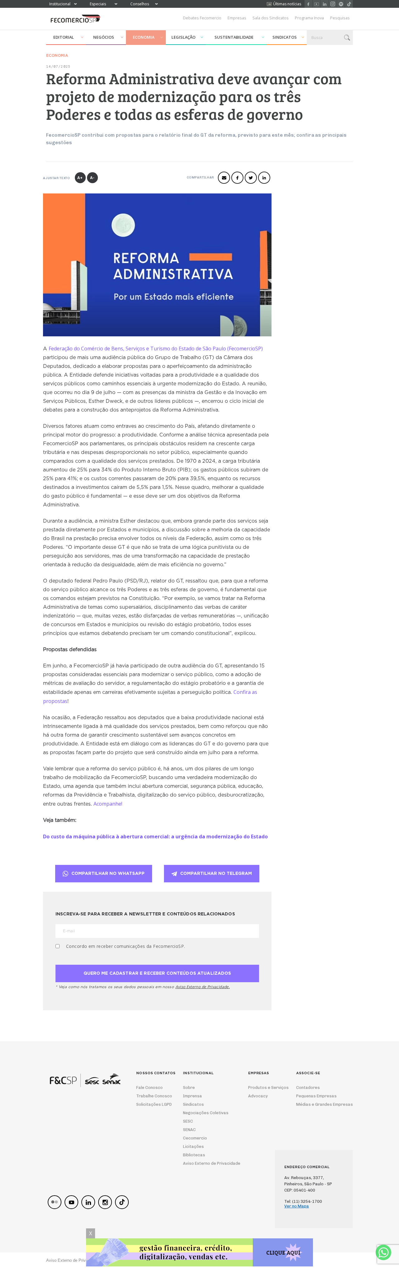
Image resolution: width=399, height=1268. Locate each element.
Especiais (98, 4)
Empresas (237, 18)
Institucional (59, 4)
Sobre (189, 1087)
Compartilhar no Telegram (216, 873)
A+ (80, 177)
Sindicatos (284, 37)
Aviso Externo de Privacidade (206, 1163)
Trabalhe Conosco (152, 1096)
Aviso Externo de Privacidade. (202, 986)
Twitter (251, 178)
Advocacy (258, 1096)
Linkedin (325, 4)
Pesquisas (340, 18)
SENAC (189, 1129)
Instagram (333, 4)
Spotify (341, 4)
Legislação (183, 37)
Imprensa (192, 1096)
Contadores (308, 1087)
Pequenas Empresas (316, 1096)
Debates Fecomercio (202, 18)
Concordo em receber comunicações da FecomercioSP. (125, 946)
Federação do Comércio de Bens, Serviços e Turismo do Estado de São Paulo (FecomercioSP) (156, 348)
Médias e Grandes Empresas (319, 1104)
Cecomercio (195, 1138)
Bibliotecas (194, 1155)
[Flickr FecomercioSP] (54, 1202)
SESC (188, 1121)
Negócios (103, 37)
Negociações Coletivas (205, 1112)
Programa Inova (309, 18)
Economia (143, 37)
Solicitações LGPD (152, 1104)
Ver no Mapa (296, 1206)
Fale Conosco (149, 1087)
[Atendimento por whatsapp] (383, 1252)
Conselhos (139, 4)
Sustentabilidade (233, 37)
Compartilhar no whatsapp (108, 873)
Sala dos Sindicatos (270, 18)
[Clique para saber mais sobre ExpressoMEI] (199, 1253)
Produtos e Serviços (264, 1087)
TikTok (349, 4)
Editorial (63, 37)
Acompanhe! (108, 803)
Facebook (308, 4)
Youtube (316, 4)
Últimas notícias (287, 4)
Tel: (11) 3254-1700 (303, 1201)
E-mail (224, 178)
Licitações (193, 1146)
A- (92, 177)
